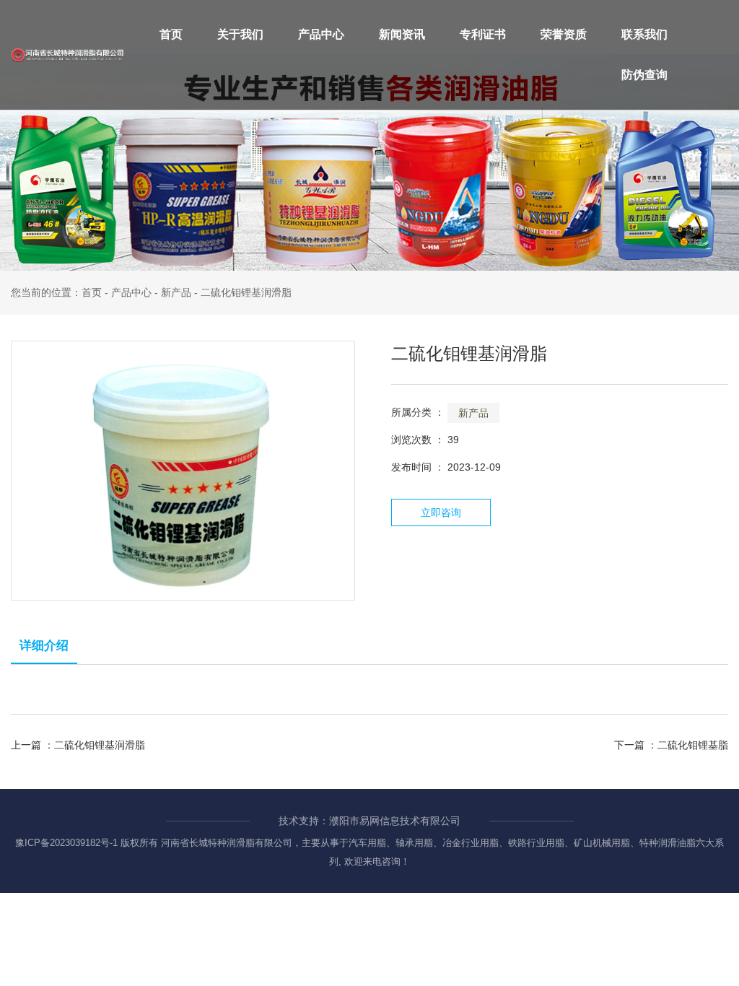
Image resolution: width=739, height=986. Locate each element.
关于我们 (240, 34)
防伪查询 (644, 75)
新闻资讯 (402, 34)
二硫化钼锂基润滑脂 (99, 745)
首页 (171, 34)
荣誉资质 (564, 34)
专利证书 (483, 34)
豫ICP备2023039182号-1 (66, 842)
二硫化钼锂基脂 (692, 745)
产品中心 (321, 34)
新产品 (176, 292)
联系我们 (644, 34)
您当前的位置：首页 (58, 292)
